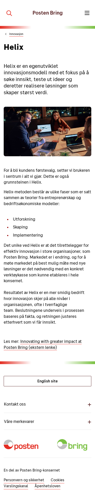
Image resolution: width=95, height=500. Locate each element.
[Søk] (7, 13)
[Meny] (87, 13)
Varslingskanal (16, 486)
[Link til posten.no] (22, 447)
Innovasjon (16, 34)
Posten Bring (48, 12)
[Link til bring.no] (73, 447)
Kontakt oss (15, 404)
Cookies (57, 480)
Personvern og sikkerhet (24, 480)
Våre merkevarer (19, 421)
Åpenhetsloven (47, 486)
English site (47, 381)
